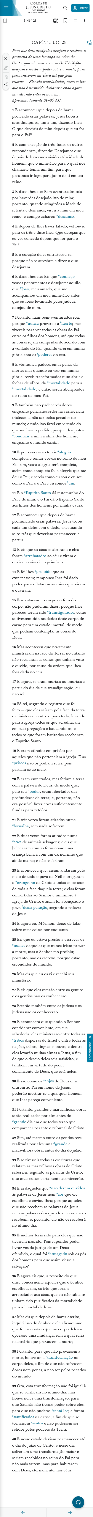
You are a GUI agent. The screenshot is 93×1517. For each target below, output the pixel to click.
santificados (23, 1417)
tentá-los (60, 1411)
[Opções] (84, 20)
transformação (60, 1357)
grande (20, 1122)
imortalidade (24, 389)
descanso (66, 216)
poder (34, 791)
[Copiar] (6, 77)
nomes (19, 945)
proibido (43, 572)
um (71, 483)
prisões (20, 763)
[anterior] (23, 1512)
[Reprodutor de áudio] (78, 1502)
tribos (19, 1040)
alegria (65, 452)
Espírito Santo (38, 493)
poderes (45, 354)
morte (66, 323)
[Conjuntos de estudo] (55, 20)
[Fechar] (6, 58)
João (25, 289)
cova (17, 842)
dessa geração (35, 907)
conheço (67, 276)
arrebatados (35, 556)
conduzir (22, 436)
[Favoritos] (65, 20)
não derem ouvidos (68, 1188)
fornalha (21, 826)
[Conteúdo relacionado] (75, 20)
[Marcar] (6, 68)
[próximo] (69, 1512)
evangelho (26, 882)
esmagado (58, 1254)
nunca (33, 323)
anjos (49, 1081)
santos (37, 1423)
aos (60, 1194)
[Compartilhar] (6, 84)
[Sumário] (5, 20)
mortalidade (59, 383)
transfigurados (61, 612)
